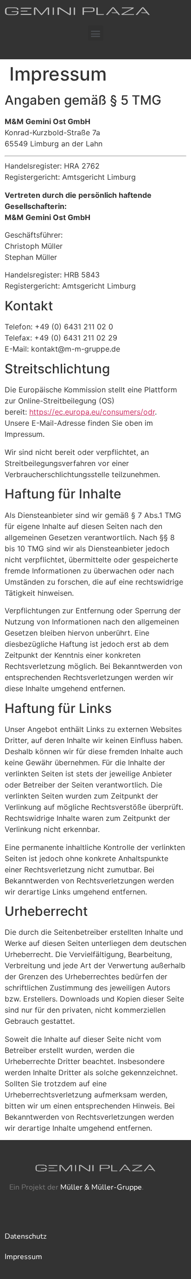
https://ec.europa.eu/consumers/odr (92, 411)
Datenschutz (25, 1236)
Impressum (23, 1257)
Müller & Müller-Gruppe (101, 1187)
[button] (95, 33)
